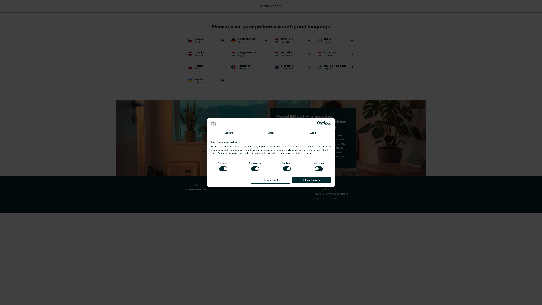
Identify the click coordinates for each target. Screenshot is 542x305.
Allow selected (270, 180)
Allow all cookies (311, 180)
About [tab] (313, 133)
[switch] (255, 168)
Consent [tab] (228, 133)
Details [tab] (271, 133)
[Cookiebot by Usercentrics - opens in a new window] (319, 123)
